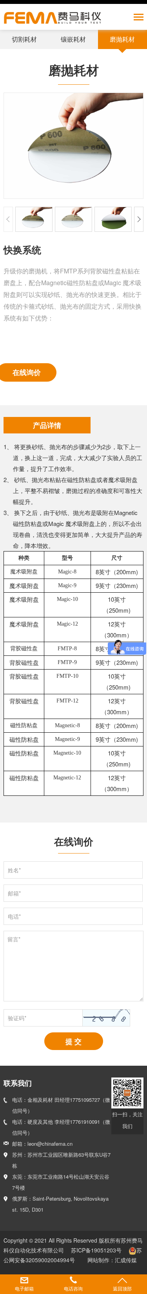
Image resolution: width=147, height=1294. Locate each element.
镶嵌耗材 (73, 39)
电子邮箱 (24, 1288)
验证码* (17, 1018)
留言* (13, 939)
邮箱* (14, 893)
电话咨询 (73, 1288)
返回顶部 (122, 1288)
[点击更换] (106, 1017)
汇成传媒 (126, 1260)
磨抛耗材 (122, 39)
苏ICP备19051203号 (97, 1250)
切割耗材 (24, 39)
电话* (14, 916)
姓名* (14, 870)
